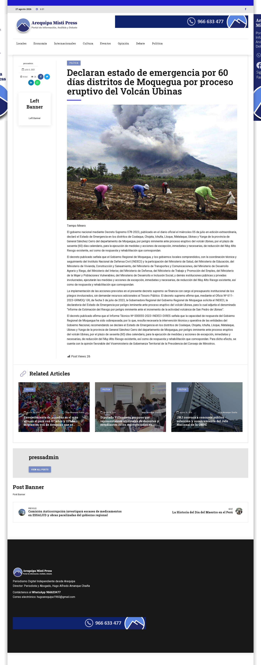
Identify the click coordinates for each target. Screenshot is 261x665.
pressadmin (28, 63)
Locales (21, 43)
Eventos (105, 43)
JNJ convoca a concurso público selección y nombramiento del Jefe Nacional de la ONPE (202, 421)
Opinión (123, 43)
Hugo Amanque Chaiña (75, 412)
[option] (152, 162)
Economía (40, 43)
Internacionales (65, 43)
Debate (140, 43)
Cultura (88, 43)
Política (157, 43)
